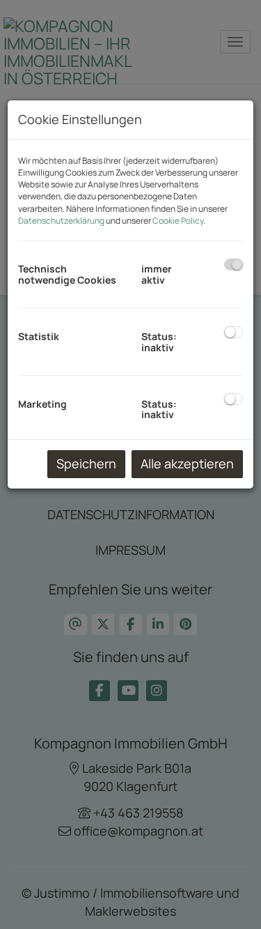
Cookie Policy (177, 221)
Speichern (86, 463)
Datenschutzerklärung (61, 221)
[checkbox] (233, 264)
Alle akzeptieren (187, 463)
